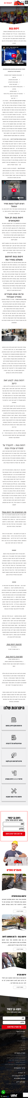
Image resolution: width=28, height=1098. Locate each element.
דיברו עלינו (22, 1047)
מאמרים (23, 1045)
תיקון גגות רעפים (20, 1062)
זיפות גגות (11, 1062)
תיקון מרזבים (10, 1058)
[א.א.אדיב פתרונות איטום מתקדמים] (19, 3)
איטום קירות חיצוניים (19, 1058)
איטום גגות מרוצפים (20, 1060)
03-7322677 (8, 3)
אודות (23, 1038)
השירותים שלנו (21, 1041)
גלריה (23, 1043)
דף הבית (23, 1036)
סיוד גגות (11, 1060)
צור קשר (23, 1049)
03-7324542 (11, 213)
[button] (3, 1092)
